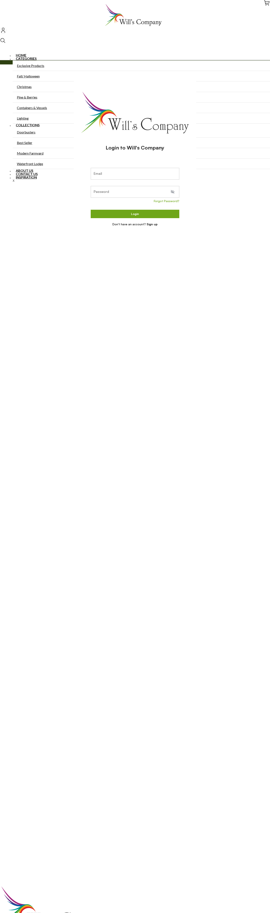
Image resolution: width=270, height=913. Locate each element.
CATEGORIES (26, 58)
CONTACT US (27, 174)
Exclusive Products (30, 66)
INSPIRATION (26, 177)
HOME (21, 55)
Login (135, 214)
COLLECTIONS (28, 125)
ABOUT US (24, 170)
